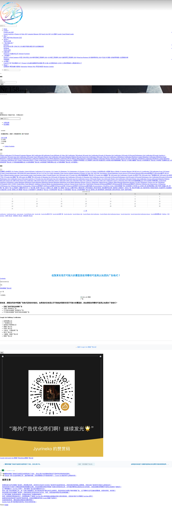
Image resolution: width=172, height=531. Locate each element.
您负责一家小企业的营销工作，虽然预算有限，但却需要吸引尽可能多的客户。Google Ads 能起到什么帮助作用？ (40, 475)
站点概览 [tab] (6, 124)
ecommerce (104, 173)
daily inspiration (56, 173)
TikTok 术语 (7, 41)
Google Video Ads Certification (108, 157)
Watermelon (23, 66)
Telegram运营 (119, 184)
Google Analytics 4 (9, 34)
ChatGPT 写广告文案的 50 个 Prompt (15, 63)
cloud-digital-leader (12, 173)
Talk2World (44, 160)
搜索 (2, 84)
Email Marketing (113, 173)
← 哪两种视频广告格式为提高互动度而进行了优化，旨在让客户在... (22, 464)
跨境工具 (94, 189)
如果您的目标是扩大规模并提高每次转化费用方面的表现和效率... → (150, 464)
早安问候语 (39, 66)
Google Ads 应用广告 (58, 214)
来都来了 (122, 188)
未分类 (96, 160)
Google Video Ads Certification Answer (107, 180)
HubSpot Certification (125, 157)
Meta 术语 (7, 37)
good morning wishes (40, 175)
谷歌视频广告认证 (66, 162)
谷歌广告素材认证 (165, 160)
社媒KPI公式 (14, 53)
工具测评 (90, 160)
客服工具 (165, 186)
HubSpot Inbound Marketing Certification (27, 158)
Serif (9, 99)
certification (147, 171)
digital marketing (75, 173)
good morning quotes (27, 175)
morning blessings (130, 182)
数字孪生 (75, 188)
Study (37, 160)
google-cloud (125, 180)
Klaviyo (89, 182)
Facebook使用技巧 (149, 173)
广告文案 (32, 188)
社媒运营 (103, 160)
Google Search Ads (8, 180)
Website (63, 160)
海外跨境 (147, 188)
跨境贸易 (109, 189)
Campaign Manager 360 (34, 34)
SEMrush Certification (146, 158)
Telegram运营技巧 (130, 184)
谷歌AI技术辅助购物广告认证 (118, 160)
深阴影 (7, 103)
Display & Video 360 (21, 34)
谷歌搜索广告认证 (35, 162)
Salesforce (145, 182)
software (68, 184)
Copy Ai (41, 173)
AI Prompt (16, 155)
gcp (3, 175)
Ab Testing (15, 171)
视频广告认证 (24, 189)
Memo (74, 158)
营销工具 (15, 189)
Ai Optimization (73, 171)
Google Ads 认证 (9, 32)
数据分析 (82, 188)
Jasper (84, 182)
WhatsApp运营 (61, 186)
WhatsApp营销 (50, 186)
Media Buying (104, 182)
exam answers (124, 173)
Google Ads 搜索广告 (13, 177)
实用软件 (6, 66)
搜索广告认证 (66, 188)
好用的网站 (151, 186)
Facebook (27, 53)
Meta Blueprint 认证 (16, 37)
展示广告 (8, 188)
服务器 (116, 188)
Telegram (21, 53)
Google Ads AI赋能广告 (104, 175)
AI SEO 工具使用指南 (64, 63)
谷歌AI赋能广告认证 (136, 160)
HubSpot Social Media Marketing (71, 182)
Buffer (118, 171)
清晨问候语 (155, 188)
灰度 (14, 107)
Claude (3, 173)
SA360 (139, 182)
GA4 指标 (54, 34)
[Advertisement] (86, 245)
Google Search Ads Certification (87, 157)
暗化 (10, 107)
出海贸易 (130, 186)
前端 (77, 160)
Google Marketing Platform (69, 157)
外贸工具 (144, 186)
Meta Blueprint (119, 182)
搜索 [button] (2, 118)
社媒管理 (162, 188)
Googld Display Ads (54, 175)
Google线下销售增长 (153, 180)
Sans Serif (3, 99)
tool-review (155, 184)
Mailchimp (95, 182)
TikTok (58, 160)
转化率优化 (117, 189)
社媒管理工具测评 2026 (69, 57)
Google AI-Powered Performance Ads (118, 177)
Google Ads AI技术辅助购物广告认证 (83, 175)
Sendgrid (5, 184)
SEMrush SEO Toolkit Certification (20, 160)
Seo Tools (26, 184)
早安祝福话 (90, 188)
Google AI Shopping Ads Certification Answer (91, 177)
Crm (45, 173)
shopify (32, 184)
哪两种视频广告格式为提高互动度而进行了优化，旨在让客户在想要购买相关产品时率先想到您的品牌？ (37, 473)
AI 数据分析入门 (76, 63)
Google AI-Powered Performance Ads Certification (138, 155)
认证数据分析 (124, 57)
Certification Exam (49, 155)
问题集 (18, 66)
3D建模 (3, 171)
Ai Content (55, 171)
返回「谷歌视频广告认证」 (86, 464)
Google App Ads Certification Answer (80, 179)
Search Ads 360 (45, 34)
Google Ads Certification (91, 155)
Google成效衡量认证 (137, 180)
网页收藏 (12, 66)
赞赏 (2, 352)
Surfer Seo (82, 184)
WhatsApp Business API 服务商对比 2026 (89, 57)
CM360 (22, 173)
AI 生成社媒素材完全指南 (34, 63)
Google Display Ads (99, 179)
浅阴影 (2, 103)
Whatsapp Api (6, 186)
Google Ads (66, 175)
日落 (6, 107)
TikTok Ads (147, 184)
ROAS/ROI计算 (8, 46)
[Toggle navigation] (0, 73)
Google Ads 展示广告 (135, 175)
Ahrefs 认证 (7, 50)
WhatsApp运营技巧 (73, 186)
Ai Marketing (63, 171)
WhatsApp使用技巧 (38, 186)
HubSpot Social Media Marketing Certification (54, 158)
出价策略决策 (39, 46)
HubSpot (6, 44)
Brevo (113, 171)
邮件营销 (128, 189)
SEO (33, 160)
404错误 (9, 171)
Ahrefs (28, 171)
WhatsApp (7, 53)
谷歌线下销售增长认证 (50, 162)
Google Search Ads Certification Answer (48, 180)
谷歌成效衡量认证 (21, 162)
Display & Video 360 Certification (66, 155)
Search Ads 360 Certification (130, 158)
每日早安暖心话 (137, 188)
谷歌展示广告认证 (151, 160)
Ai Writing (94, 171)
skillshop (39, 184)
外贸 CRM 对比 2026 (25, 57)
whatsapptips (27, 186)
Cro (49, 173)
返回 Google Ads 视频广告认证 (86, 347)
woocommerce (98, 186)
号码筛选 (6, 59)
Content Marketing (31, 173)
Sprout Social (75, 184)
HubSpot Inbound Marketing (52, 182)
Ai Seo (88, 171)
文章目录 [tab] (6, 122)
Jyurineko (3, 278)
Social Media (47, 184)
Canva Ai (139, 171)
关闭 (2, 107)
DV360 (98, 173)
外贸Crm (137, 186)
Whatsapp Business (17, 186)
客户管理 (159, 186)
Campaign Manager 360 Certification (31, 155)
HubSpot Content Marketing (17, 182)
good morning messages (13, 175)
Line (70, 158)
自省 (10, 189)
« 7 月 (85, 210)
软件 (123, 189)
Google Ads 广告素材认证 (152, 175)
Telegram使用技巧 (107, 184)
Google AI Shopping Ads (44, 177)
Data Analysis (65, 173)
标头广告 (128, 188)
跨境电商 (102, 189)
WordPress (107, 186)
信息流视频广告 (120, 186)
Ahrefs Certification (6, 155)
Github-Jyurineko (9, 146)
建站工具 (50, 188)
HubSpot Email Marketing (34, 182)
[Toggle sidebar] (0, 1)
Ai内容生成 (102, 171)
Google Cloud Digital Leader (65, 34)
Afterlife (22, 171)
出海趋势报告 (115, 57)
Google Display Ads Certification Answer (141, 179)
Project (108, 158)
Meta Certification (100, 158)
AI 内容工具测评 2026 (54, 57)
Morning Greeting (48, 66)
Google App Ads (42, 179)
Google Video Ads (68, 180)
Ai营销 (108, 171)
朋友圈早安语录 (107, 188)
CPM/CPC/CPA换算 (20, 46)
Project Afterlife (116, 158)
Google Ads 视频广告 (28, 177)
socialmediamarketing (58, 184)
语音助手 (33, 189)
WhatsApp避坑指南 (87, 186)
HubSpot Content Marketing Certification (144, 157)
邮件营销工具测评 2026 (40, 57)
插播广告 (57, 188)
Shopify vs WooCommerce (11, 57)
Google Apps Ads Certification (19, 157)
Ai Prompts (82, 171)
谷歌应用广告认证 (7, 162)
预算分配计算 (30, 46)
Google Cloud (34, 157)
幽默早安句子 (24, 188)
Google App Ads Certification (58, 179)
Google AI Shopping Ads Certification (111, 155)
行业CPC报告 (106, 57)
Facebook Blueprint (136, 173)
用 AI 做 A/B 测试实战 (50, 63)
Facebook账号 (161, 173)
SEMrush (6, 48)
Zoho (113, 186)
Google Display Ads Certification (50, 157)
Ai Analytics (48, 171)
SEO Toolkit (18, 184)
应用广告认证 (41, 188)
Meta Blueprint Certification (86, 158)
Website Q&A (32, 66)
